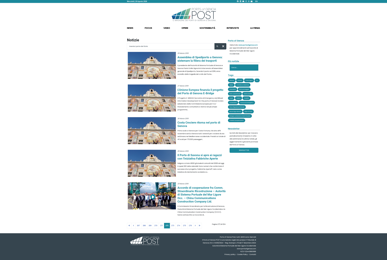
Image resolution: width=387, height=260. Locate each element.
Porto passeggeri (244, 89)
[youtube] (243, 1)
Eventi (231, 98)
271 (161, 225)
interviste (233, 28)
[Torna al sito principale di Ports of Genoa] (144, 241)
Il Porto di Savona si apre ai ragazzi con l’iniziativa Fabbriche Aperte (199, 156)
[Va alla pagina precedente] (134, 225)
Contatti (252, 254)
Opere (231, 85)
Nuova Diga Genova (235, 111)
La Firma (255, 28)
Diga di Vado (248, 111)
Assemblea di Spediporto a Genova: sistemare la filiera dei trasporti (200, 59)
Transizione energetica (246, 102)
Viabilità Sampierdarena (237, 120)
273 (172, 225)
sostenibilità (207, 28)
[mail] (251, 1)
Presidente (233, 89)
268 (144, 225)
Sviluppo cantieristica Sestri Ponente (240, 116)
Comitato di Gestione (243, 85)
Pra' (257, 80)
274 (178, 225)
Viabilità (246, 98)
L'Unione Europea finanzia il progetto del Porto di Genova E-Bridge (200, 91)
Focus (148, 28)
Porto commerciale (235, 94)
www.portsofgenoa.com (248, 45)
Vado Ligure (249, 80)
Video (166, 28)
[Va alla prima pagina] (129, 225)
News (130, 28)
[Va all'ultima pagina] (199, 225)
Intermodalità (248, 94)
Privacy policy (229, 254)
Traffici (238, 98)
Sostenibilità (233, 102)
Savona (240, 80)
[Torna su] (383, 256)
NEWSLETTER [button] (244, 150)
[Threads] (248, 1)
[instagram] (246, 1)
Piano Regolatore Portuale (237, 107)
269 (150, 225)
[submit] (217, 46)
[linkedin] (240, 1)
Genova (232, 80)
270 (155, 225)
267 (138, 225)
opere (185, 28)
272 (167, 225)
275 (184, 225)
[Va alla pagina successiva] (195, 225)
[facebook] (238, 1)
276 (190, 225)
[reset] (223, 46)
